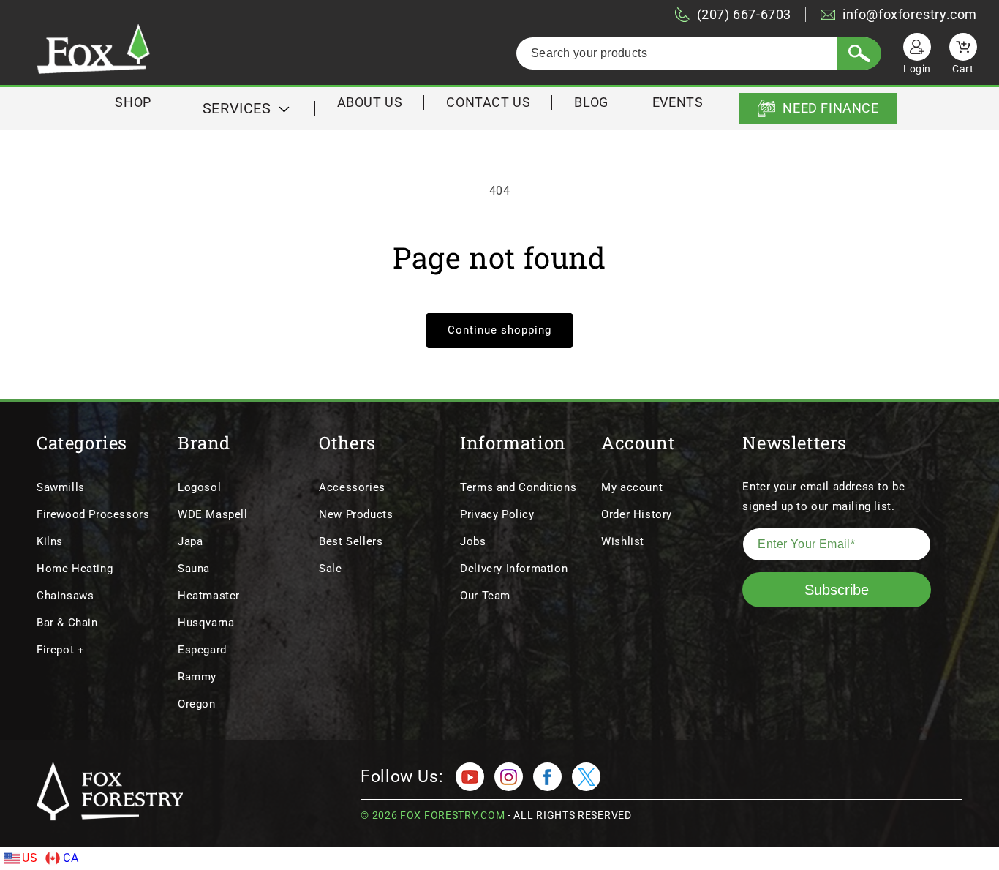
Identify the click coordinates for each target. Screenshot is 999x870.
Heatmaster (209, 595)
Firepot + (60, 649)
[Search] (859, 53)
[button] (244, 108)
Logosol (199, 487)
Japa (190, 541)
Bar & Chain (67, 622)
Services (237, 108)
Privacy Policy (497, 514)
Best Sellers (350, 541)
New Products (356, 514)
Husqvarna (206, 622)
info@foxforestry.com (909, 14)
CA (70, 858)
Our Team (485, 595)
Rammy (197, 676)
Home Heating (75, 568)
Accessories (352, 487)
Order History (636, 514)
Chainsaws (65, 595)
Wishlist (622, 541)
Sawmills (61, 487)
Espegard (202, 649)
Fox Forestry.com (452, 815)
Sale (330, 568)
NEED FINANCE (830, 108)
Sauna (194, 568)
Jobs (473, 541)
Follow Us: (402, 777)
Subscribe (836, 590)
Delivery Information (514, 568)
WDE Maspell (213, 514)
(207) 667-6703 (744, 14)
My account (632, 487)
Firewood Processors (93, 514)
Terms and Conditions (518, 487)
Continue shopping (499, 330)
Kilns (50, 541)
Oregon (197, 703)
